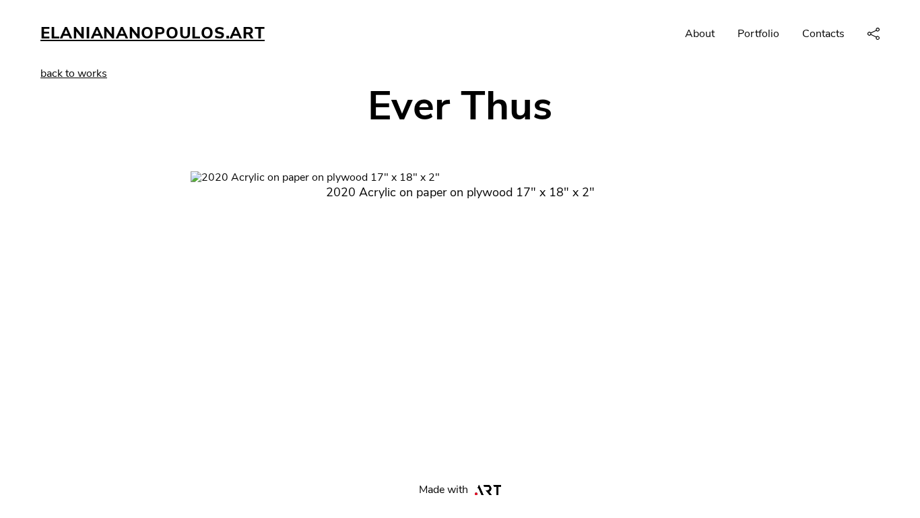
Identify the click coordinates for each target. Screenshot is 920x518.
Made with (443, 489)
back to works (73, 73)
